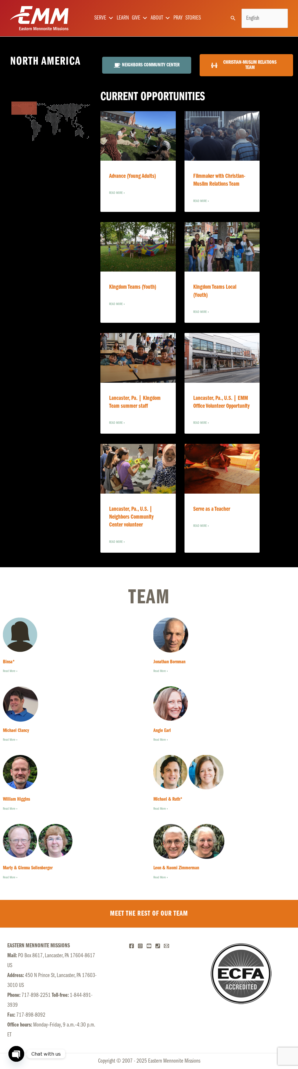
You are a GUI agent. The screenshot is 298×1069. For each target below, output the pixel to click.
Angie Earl (162, 730)
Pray (177, 18)
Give (136, 18)
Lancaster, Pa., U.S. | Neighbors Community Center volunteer (131, 517)
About (157, 18)
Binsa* (9, 662)
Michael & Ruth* (167, 799)
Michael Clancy (16, 730)
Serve (100, 18)
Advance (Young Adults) (132, 176)
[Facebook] (131, 946)
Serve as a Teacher (211, 509)
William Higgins (16, 799)
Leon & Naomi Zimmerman (176, 868)
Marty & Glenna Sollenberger (28, 868)
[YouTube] (149, 946)
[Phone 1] (157, 946)
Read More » (117, 193)
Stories (193, 18)
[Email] (166, 946)
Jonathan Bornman (169, 662)
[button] (233, 18)
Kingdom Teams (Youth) (132, 287)
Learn (123, 18)
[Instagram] (140, 946)
